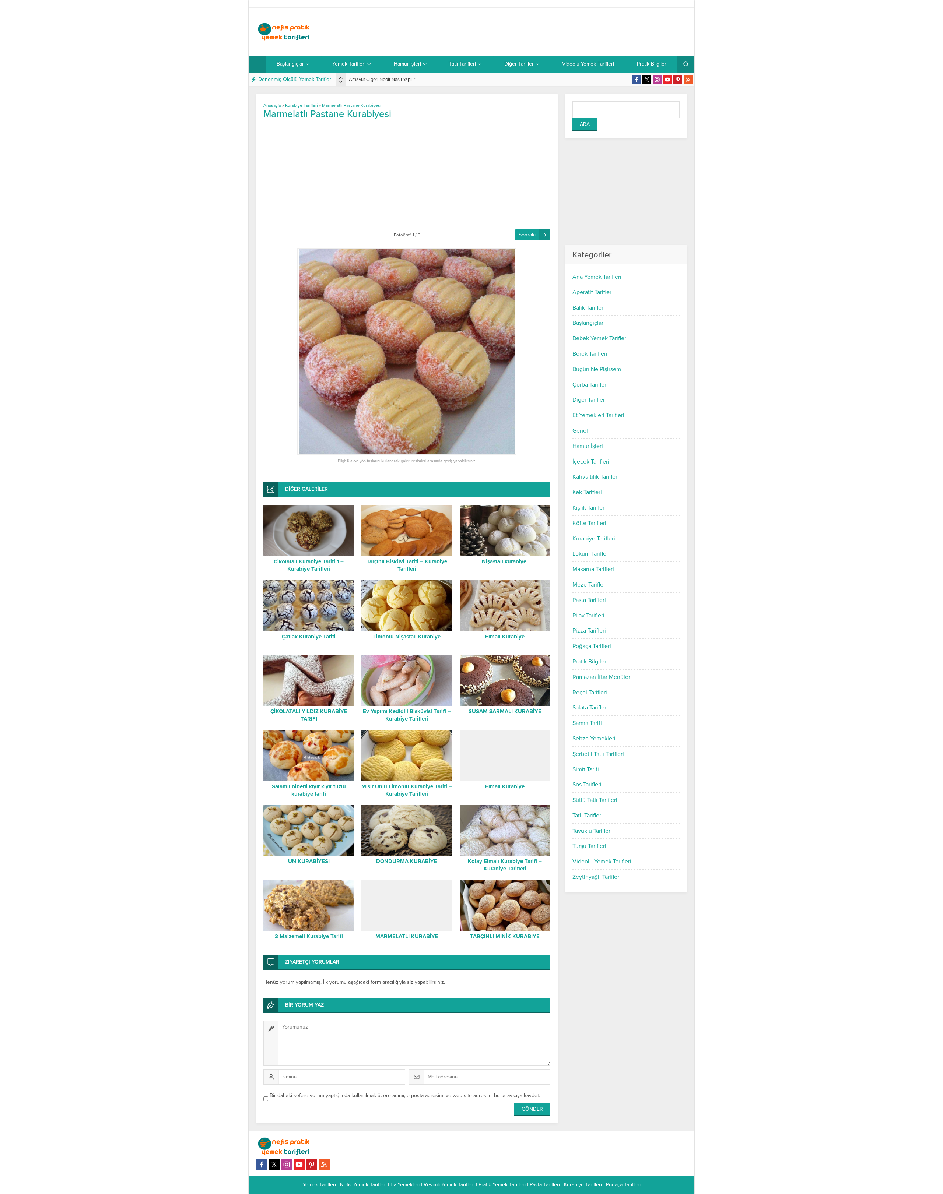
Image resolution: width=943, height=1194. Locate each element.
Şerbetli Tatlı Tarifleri (598, 754)
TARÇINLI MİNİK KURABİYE (505, 936)
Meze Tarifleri (589, 584)
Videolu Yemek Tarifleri (601, 861)
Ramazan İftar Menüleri (602, 677)
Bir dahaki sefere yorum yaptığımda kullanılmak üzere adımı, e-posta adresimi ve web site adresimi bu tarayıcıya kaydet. (405, 1095)
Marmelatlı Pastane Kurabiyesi (351, 105)
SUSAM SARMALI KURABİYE (505, 711)
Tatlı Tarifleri (587, 815)
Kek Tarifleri (587, 492)
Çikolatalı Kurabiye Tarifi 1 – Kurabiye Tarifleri (309, 565)
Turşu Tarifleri (589, 846)
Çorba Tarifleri (590, 384)
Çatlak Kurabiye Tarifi (309, 636)
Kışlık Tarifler (588, 507)
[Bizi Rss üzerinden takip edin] (688, 79)
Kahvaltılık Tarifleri (595, 476)
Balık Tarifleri (588, 307)
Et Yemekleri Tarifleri (598, 415)
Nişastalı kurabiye (505, 561)
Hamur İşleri (587, 446)
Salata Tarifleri (590, 707)
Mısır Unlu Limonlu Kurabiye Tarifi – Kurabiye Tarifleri (406, 790)
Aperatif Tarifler (591, 292)
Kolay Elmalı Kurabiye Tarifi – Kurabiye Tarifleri (505, 865)
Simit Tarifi (585, 769)
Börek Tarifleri (589, 354)
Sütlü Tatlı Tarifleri (594, 800)
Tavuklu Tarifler (591, 831)
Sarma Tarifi (587, 723)
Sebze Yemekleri (594, 738)
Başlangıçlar (587, 323)
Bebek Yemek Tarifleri (600, 338)
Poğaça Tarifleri (591, 646)
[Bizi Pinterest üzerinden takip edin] (677, 79)
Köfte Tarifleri (589, 523)
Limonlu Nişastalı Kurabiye (407, 636)
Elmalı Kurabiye (505, 636)
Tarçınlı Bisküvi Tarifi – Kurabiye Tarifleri (407, 565)
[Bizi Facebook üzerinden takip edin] (636, 79)
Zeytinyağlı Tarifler (595, 877)
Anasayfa (272, 105)
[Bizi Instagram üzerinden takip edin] (657, 79)
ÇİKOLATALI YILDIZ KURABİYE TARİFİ (308, 715)
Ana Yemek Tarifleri (596, 277)
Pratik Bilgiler (589, 661)
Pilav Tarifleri (588, 615)
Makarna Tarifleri (593, 569)
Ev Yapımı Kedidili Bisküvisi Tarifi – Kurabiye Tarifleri (407, 715)
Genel (580, 430)
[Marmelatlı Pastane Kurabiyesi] (406, 351)
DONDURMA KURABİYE (406, 861)
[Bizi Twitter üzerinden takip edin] (646, 79)
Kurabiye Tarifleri (593, 538)
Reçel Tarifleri (589, 692)
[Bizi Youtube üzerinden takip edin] (667, 79)
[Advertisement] (553, 31)
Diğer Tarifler (588, 400)
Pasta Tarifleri (589, 600)
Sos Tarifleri (587, 784)
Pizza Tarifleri (589, 630)
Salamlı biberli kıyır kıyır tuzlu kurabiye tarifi (309, 790)
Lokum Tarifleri (591, 553)
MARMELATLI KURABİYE (406, 936)
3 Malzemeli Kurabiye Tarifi (309, 936)
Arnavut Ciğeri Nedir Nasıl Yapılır (382, 79)
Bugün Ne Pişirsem (596, 369)
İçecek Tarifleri (590, 461)
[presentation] (341, 78)
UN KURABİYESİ (309, 861)
